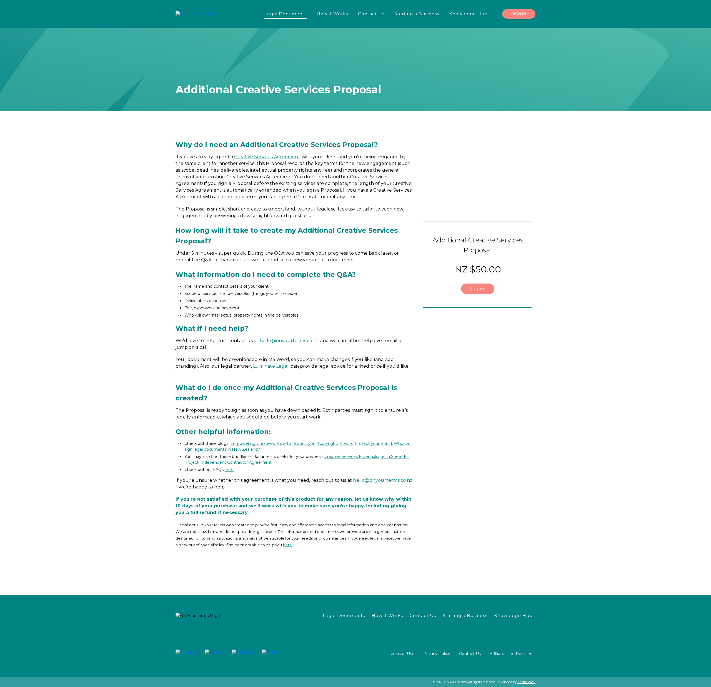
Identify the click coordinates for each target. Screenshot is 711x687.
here (229, 469)
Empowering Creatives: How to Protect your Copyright (283, 443)
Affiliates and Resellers (511, 653)
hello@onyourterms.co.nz (289, 340)
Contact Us (470, 653)
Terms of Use (401, 653)
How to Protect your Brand (365, 443)
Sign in (518, 13)
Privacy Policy (436, 653)
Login (477, 288)
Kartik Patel (526, 682)
